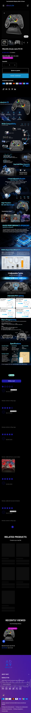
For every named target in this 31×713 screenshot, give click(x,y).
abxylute (7, 703)
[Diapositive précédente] (24, 42)
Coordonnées (5, 711)
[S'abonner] (27, 684)
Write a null (11, 381)
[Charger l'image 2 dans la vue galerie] (11, 43)
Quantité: (4, 61)
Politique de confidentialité (22, 707)
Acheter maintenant (15, 75)
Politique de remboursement (8, 707)
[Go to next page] (21, 527)
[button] (27, 5)
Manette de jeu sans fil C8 (8, 645)
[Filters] (23, 381)
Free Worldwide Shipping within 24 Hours (15, 1)
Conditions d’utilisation (7, 709)
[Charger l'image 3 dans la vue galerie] (17, 43)
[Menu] (3, 5)
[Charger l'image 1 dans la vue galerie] (5, 43)
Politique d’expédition (18, 709)
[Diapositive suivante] (27, 42)
